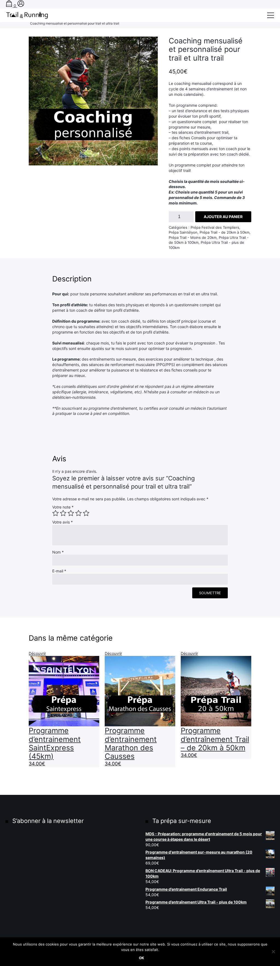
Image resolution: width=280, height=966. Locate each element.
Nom (58, 552)
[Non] (273, 951)
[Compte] (20, 5)
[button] (37, 44)
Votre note (63, 507)
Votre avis (62, 522)
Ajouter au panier (223, 216)
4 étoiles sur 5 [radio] (78, 513)
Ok (141, 958)
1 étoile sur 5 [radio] (55, 513)
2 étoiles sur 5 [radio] (63, 513)
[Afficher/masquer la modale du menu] (270, 15)
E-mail (59, 571)
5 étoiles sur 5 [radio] (86, 513)
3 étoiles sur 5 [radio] (71, 513)
